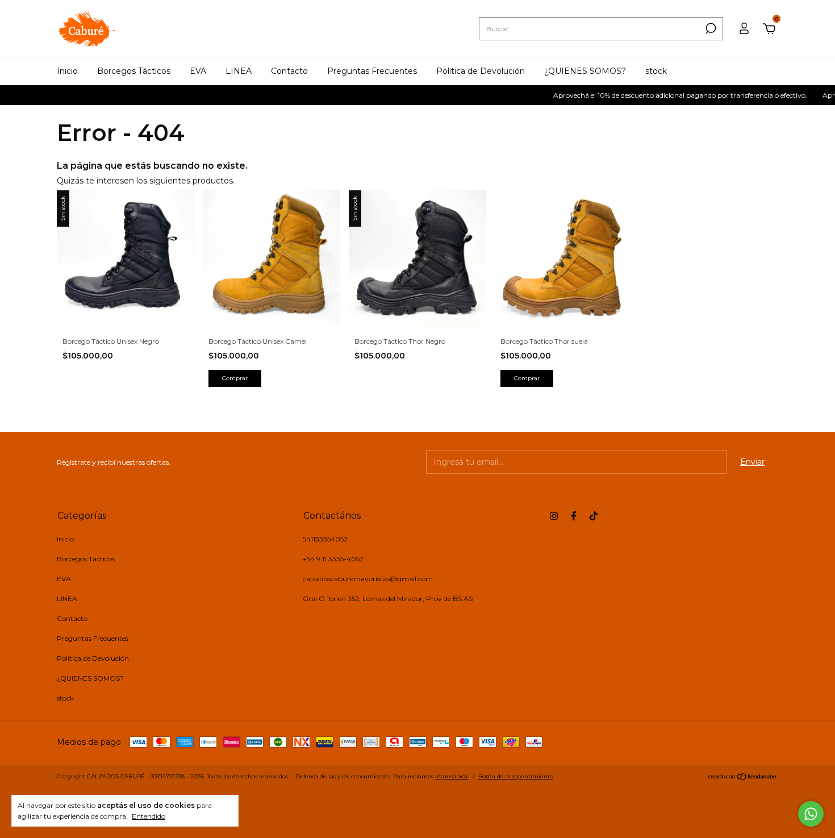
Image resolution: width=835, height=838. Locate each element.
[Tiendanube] (742, 778)
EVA (198, 71)
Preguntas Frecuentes (372, 71)
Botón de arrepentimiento (515, 776)
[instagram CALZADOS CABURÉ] (553, 515)
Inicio (67, 71)
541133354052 (325, 539)
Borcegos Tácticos (133, 71)
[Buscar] (709, 28)
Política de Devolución (480, 71)
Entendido (148, 816)
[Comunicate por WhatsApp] (811, 814)
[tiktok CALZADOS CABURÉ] (593, 515)
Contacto (289, 71)
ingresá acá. (452, 776)
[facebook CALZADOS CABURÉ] (573, 515)
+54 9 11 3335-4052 (333, 559)
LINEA (239, 71)
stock (656, 71)
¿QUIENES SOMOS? (585, 71)
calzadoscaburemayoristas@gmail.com (368, 578)
